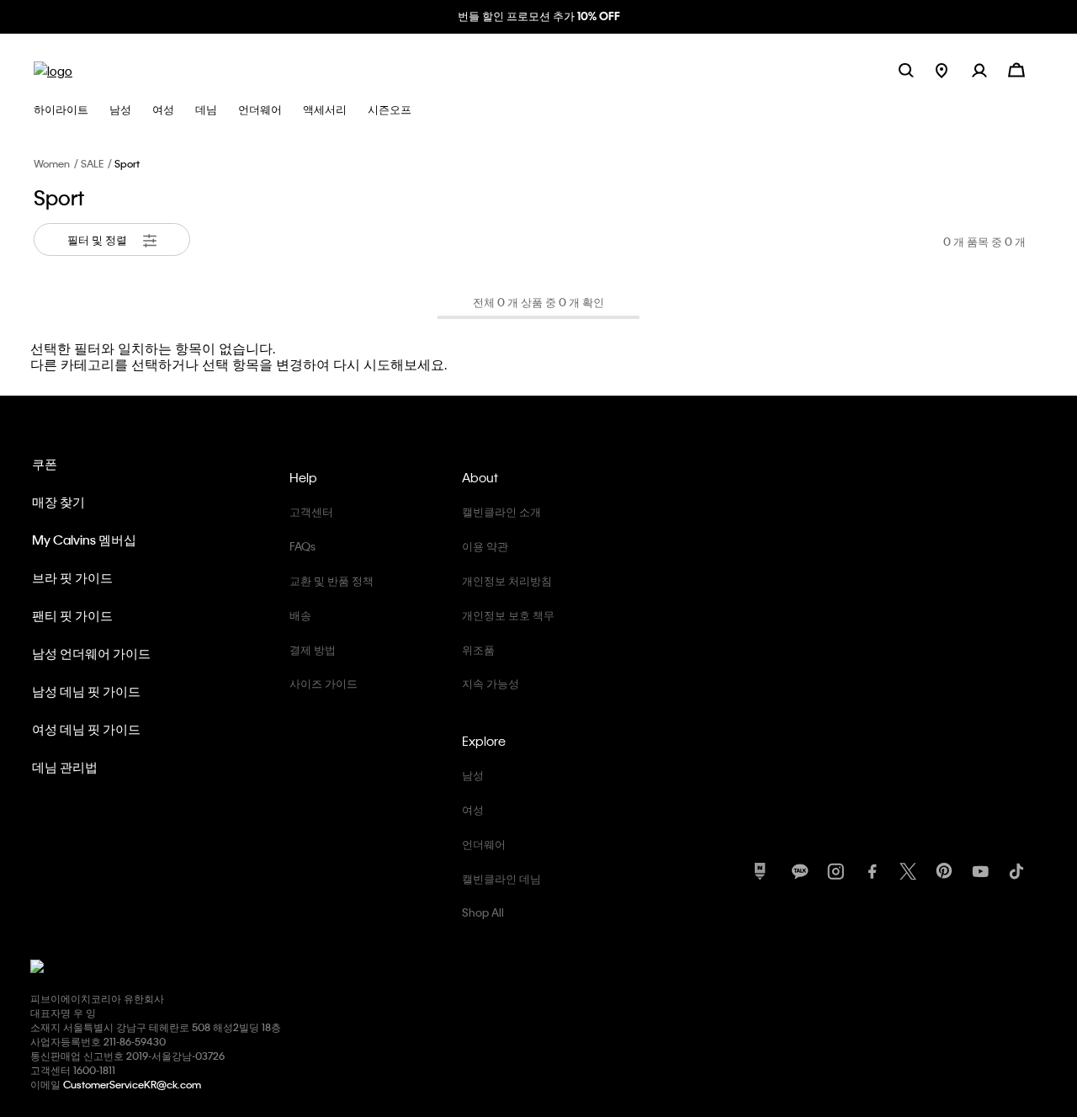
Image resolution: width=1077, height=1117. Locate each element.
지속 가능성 (490, 683)
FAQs (302, 546)
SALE (92, 163)
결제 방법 (312, 649)
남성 (473, 775)
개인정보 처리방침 (507, 580)
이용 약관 (485, 546)
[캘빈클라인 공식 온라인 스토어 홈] (53, 69)
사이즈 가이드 (323, 683)
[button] (990, 69)
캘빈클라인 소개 (501, 511)
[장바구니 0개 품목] (1016, 68)
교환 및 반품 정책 (331, 580)
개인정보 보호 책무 (508, 615)
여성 (473, 809)
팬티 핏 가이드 (72, 615)
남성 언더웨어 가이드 (91, 653)
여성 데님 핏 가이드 (86, 729)
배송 (300, 615)
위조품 (478, 649)
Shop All (483, 912)
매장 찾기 (58, 501)
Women (52, 163)
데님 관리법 (65, 766)
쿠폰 (44, 463)
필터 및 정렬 (98, 239)
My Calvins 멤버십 (84, 539)
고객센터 (311, 511)
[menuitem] (954, 69)
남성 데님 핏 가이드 (86, 691)
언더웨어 (484, 844)
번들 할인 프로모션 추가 (539, 15)
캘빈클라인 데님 (501, 878)
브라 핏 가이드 (72, 577)
